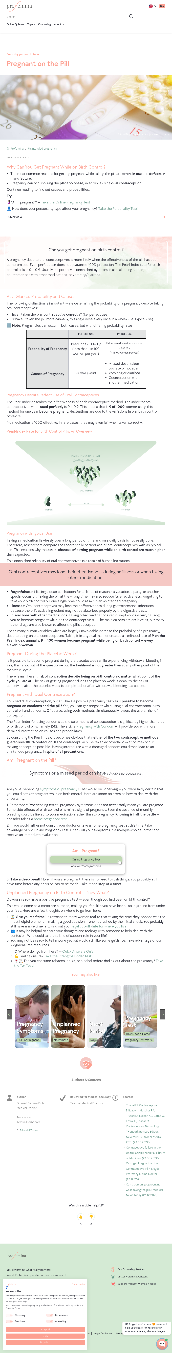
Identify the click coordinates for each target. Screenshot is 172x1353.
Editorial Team (29, 1131)
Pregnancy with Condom (95, 726)
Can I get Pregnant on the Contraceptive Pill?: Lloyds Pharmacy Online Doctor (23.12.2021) (142, 1172)
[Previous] (9, 1014)
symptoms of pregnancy (58, 789)
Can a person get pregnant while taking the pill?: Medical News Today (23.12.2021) (144, 1190)
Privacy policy (78, 1284)
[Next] (162, 1014)
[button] (11, 1284)
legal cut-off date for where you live (99, 926)
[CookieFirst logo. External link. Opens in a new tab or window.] (7, 1287)
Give (162, 6)
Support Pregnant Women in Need (137, 1284)
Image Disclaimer (102, 1333)
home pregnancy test (50, 819)
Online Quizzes (15, 24)
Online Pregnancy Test (86, 859)
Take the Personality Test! (118, 208)
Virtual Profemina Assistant (133, 1276)
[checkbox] (9, 1315)
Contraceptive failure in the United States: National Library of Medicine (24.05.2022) (145, 1153)
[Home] (19, 6)
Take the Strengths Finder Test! (68, 956)
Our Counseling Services (131, 1269)
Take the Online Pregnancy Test (65, 202)
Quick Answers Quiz (77, 951)
